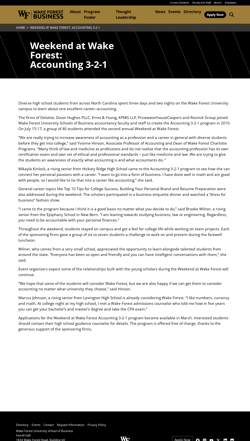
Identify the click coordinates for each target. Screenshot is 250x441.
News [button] (160, 11)
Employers (230, 2)
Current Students (179, 2)
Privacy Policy (97, 425)
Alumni (218, 2)
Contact (49, 425)
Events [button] (174, 11)
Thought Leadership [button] (126, 14)
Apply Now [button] (215, 15)
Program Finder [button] (92, 14)
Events (36, 425)
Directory (192, 11)
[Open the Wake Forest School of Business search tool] (231, 14)
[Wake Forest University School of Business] (40, 14)
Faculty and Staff (201, 2)
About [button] (75, 11)
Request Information (70, 425)
